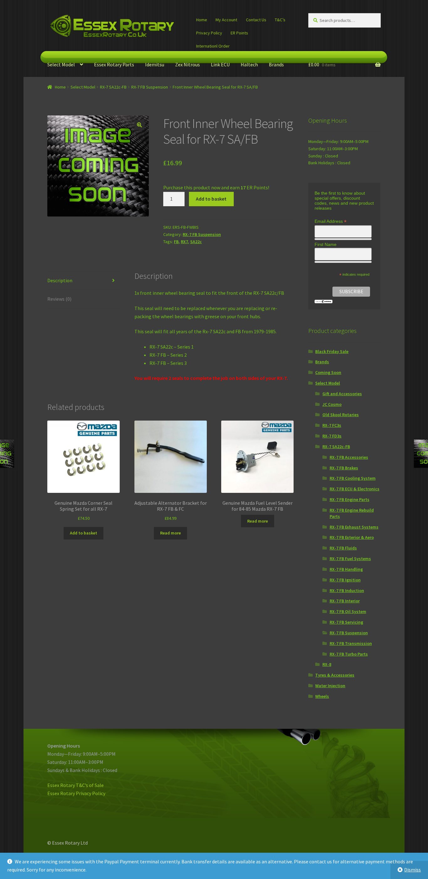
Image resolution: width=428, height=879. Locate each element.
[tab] (83, 281)
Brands (276, 64)
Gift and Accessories (342, 393)
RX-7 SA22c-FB (113, 87)
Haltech (249, 64)
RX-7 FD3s (332, 436)
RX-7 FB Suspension (149, 87)
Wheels (322, 696)
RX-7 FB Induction (347, 590)
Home (201, 20)
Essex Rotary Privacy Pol (73, 793)
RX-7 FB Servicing (346, 622)
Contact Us (256, 20)
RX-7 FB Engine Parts (349, 499)
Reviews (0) (59, 299)
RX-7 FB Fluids (343, 548)
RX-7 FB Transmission (351, 643)
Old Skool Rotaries (340, 414)
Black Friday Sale (331, 351)
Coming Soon (328, 372)
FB (176, 241)
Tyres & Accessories (334, 675)
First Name (326, 244)
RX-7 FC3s (331, 425)
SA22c (196, 241)
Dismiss (412, 869)
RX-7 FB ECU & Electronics (354, 489)
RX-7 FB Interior (345, 601)
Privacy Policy (209, 33)
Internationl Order (213, 46)
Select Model (61, 64)
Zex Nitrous (187, 64)
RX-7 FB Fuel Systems (350, 558)
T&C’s (280, 20)
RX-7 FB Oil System (348, 611)
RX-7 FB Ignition (345, 580)
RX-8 (326, 664)
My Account (226, 20)
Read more (170, 533)
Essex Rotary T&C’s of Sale (75, 785)
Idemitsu (154, 64)
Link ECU (220, 64)
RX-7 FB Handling (346, 569)
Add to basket (211, 199)
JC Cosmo (332, 404)
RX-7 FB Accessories (349, 457)
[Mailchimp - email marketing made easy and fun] (323, 301)
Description (59, 280)
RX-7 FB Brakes (344, 468)
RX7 (184, 241)
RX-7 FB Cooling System (353, 478)
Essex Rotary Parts (114, 64)
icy (102, 793)
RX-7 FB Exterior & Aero (352, 537)
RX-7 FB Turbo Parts (349, 654)
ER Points (239, 33)
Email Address (331, 221)
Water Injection (330, 685)
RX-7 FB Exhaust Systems (354, 527)
